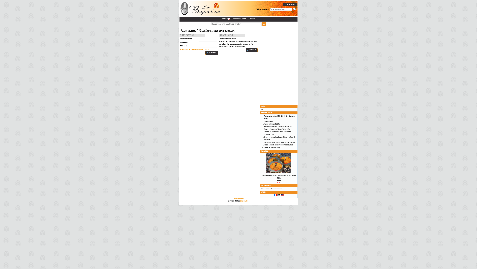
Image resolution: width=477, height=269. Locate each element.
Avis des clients (266, 186)
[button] (290, 4)
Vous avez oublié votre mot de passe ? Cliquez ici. (195, 49)
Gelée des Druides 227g (272, 148)
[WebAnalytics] (238, 204)
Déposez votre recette (239, 19)
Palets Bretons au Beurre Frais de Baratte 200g (279, 142)
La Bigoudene (244, 201)
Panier (263, 106)
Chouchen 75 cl (269, 121)
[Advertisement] (279, 64)
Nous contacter (238, 199)
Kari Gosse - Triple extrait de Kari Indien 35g (278, 127)
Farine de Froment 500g (272, 124)
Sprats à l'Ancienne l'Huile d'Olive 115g (277, 129)
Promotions (264, 151)
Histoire (252, 19)
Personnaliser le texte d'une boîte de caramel (278, 145)
